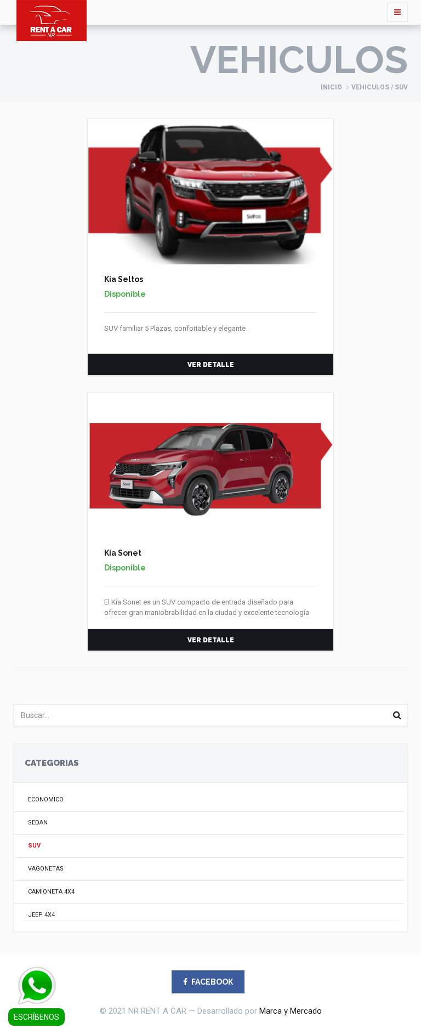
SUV (34, 845)
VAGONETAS (46, 868)
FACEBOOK (212, 982)
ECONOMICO (46, 799)
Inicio (331, 87)
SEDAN (38, 822)
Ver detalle (210, 365)
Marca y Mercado (290, 1011)
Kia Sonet (122, 553)
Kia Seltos (123, 279)
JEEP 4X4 (41, 914)
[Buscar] (397, 715)
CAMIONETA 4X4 (51, 891)
